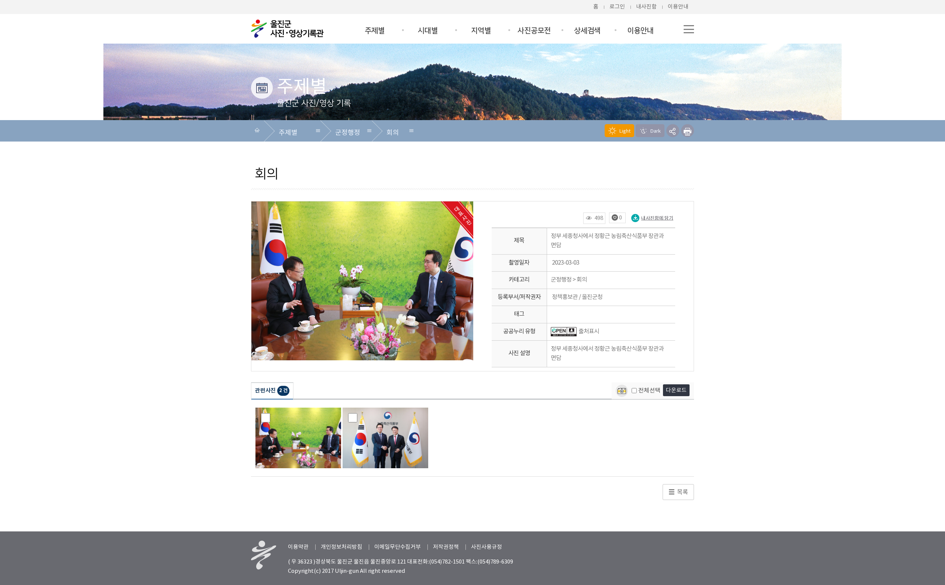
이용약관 (298, 547)
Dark (655, 131)
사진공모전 (534, 31)
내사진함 (646, 7)
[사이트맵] (689, 23)
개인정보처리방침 (341, 547)
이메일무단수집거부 (397, 547)
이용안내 (678, 7)
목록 (682, 492)
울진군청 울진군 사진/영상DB (288, 29)
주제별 (375, 31)
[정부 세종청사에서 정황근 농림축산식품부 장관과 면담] (298, 438)
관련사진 (271, 390)
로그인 (617, 7)
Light (624, 131)
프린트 (687, 130)
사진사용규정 (486, 547)
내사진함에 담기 (657, 218)
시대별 (428, 31)
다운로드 (676, 390)
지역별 (481, 31)
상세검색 (587, 31)
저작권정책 (446, 547)
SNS (672, 130)
